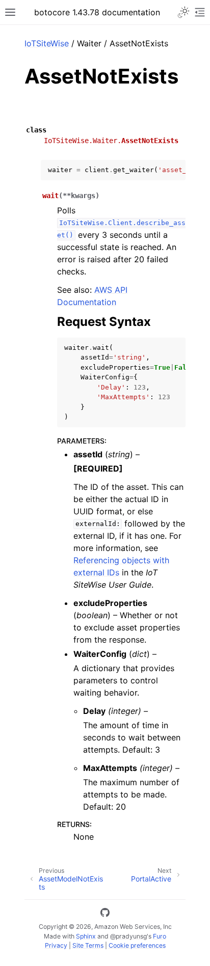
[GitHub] (105, 914)
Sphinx (86, 936)
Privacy (56, 945)
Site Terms (87, 945)
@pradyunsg (128, 936)
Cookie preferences (137, 945)
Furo (159, 936)
